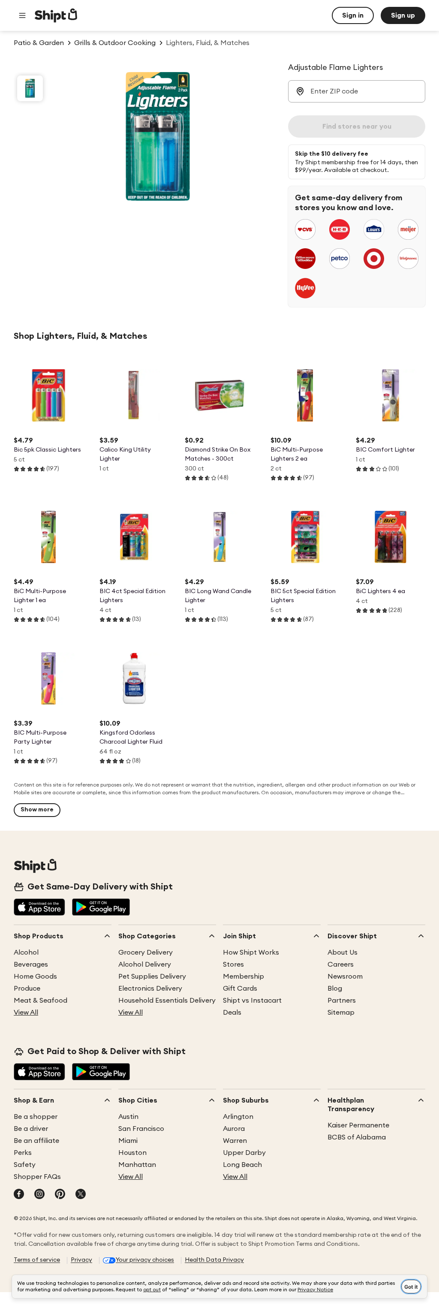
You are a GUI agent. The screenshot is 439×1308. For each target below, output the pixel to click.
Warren (235, 1140)
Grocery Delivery (145, 952)
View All (26, 1012)
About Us (343, 952)
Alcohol (26, 952)
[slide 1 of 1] (30, 88)
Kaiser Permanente (358, 1125)
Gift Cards (240, 988)
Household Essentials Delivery (167, 1000)
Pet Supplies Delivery (152, 976)
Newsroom (345, 976)
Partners (342, 1000)
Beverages (31, 964)
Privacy (81, 1260)
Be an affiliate (36, 1140)
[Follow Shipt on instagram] (39, 1195)
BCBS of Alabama (357, 1137)
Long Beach (242, 1164)
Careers (341, 964)
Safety (25, 1164)
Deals (232, 1012)
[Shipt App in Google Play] (101, 907)
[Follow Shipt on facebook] (19, 1195)
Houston (132, 1152)
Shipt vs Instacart (252, 1000)
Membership (243, 976)
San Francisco (141, 1128)
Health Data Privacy (214, 1260)
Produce (27, 988)
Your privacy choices (145, 1260)
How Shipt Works (251, 952)
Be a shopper (35, 1116)
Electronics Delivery (150, 988)
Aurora (234, 1128)
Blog (335, 988)
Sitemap (341, 1012)
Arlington (238, 1116)
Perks (23, 1152)
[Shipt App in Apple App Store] (39, 907)
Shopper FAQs (37, 1176)
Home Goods (35, 976)
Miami (128, 1140)
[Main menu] (22, 15)
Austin (128, 1116)
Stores (233, 964)
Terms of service (37, 1260)
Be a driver (31, 1128)
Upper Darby (244, 1152)
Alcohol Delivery (144, 964)
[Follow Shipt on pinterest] (60, 1195)
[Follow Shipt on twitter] (80, 1195)
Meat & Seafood (40, 1000)
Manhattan (137, 1164)
